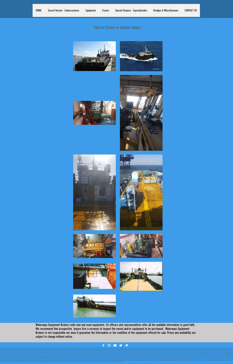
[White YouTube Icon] (115, 345)
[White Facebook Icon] (103, 345)
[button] (63, 10)
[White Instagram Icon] (109, 345)
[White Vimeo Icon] (126, 345)
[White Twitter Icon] (121, 345)
